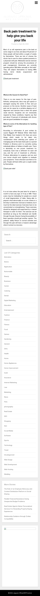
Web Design (8, 460)
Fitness (6, 325)
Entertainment (9, 310)
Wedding (7, 474)
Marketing (7, 392)
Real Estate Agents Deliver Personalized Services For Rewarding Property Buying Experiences (18, 508)
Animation (7, 257)
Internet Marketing (10, 383)
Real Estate (8, 411)
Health (6, 354)
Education (7, 305)
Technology (8, 445)
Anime (6, 262)
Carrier (6, 286)
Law (5, 387)
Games (6, 334)
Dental (6, 296)
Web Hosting (8, 469)
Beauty (6, 276)
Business (7, 281)
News (6, 397)
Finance (7, 320)
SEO (5, 416)
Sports (6, 440)
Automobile (8, 271)
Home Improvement (11, 368)
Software (7, 436)
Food (6, 329)
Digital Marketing (10, 300)
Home (6, 358)
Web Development (10, 465)
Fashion (7, 315)
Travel (6, 450)
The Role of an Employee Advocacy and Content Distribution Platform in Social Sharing (18, 491)
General (6, 344)
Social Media (8, 431)
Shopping (7, 421)
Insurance (7, 378)
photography (8, 407)
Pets (5, 402)
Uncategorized (9, 455)
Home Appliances (10, 363)
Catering (7, 291)
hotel (6, 373)
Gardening (7, 339)
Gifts (6, 349)
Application (8, 267)
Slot (5, 426)
